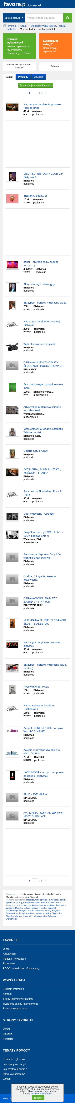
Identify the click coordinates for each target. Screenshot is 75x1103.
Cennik (7, 1078)
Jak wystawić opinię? (15, 1069)
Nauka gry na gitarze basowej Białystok (41, 323)
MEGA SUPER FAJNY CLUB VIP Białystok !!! (43, 175)
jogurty (63, 900)
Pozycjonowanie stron (15, 1008)
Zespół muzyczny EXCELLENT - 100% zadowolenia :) (43, 534)
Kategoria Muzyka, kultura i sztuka (19, 66)
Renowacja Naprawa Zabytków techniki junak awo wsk (42, 556)
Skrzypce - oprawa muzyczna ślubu (45, 302)
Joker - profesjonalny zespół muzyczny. (40, 263)
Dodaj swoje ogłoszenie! (50, 46)
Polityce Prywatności (41, 1093)
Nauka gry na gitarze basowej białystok (41, 644)
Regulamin (9, 963)
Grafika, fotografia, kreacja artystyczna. (39, 578)
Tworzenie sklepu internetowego (20, 1003)
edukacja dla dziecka (51, 902)
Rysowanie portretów (36, 686)
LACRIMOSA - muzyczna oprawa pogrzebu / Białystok (43, 774)
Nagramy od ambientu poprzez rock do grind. (42, 106)
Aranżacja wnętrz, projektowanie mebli (43, 386)
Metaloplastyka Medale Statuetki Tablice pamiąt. (43, 430)
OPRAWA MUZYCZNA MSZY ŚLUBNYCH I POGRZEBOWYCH (43, 364)
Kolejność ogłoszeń (14, 1059)
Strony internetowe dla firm (18, 998)
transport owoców (31, 902)
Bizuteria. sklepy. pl (35, 195)
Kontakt (7, 993)
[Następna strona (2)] (45, 93)
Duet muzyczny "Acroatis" (39, 513)
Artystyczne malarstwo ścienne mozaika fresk (42, 408)
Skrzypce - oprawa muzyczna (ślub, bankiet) (45, 666)
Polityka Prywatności (14, 958)
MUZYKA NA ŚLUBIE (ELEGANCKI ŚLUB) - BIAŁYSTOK (44, 622)
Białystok (55, 66)
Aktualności (9, 953)
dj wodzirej (53, 900)
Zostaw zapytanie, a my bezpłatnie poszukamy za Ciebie (19, 46)
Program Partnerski (13, 988)
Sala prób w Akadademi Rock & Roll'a (42, 493)
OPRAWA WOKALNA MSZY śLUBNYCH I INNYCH (40, 600)
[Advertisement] (37, 144)
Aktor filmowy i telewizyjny (39, 284)
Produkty (23, 77)
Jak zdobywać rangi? (14, 1064)
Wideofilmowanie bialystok (39, 343)
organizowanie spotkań (37, 900)
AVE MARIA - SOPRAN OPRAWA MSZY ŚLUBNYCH (43, 814)
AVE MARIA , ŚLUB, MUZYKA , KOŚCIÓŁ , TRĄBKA (42, 471)
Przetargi (8, 1038)
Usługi (9, 77)
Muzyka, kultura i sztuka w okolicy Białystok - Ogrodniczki (31, 917)
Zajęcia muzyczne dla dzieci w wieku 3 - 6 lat (41, 751)
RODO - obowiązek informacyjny (21, 968)
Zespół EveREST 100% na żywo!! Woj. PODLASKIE (43, 729)
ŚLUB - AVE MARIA (35, 794)
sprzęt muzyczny (14, 902)
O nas (6, 948)
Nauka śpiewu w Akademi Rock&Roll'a (38, 707)
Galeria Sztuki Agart (35, 450)
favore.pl (26, 4)
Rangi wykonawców (14, 1073)
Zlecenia (38, 77)
